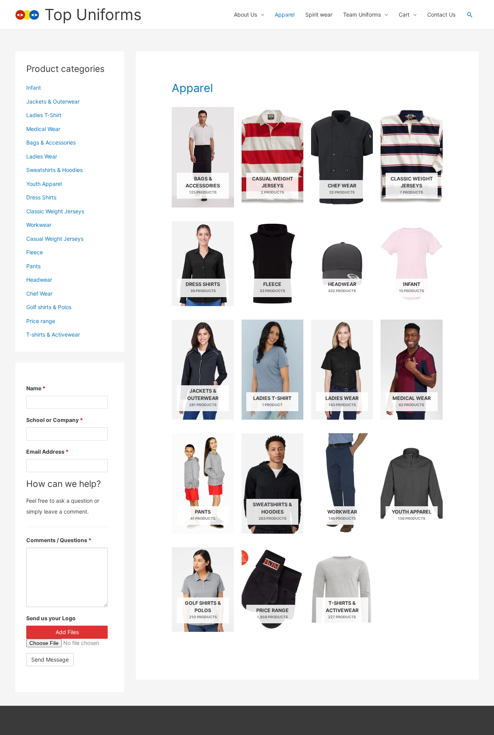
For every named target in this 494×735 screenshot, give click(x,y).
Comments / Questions (58, 540)
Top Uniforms (93, 14)
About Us (245, 14)
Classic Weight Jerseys (55, 211)
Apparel (284, 14)
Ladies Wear (41, 156)
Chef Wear (39, 293)
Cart (404, 14)
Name (36, 388)
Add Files (67, 632)
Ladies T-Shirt (43, 115)
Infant (33, 87)
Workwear (38, 224)
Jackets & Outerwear (53, 101)
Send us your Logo (51, 618)
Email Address (47, 451)
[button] (469, 14)
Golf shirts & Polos (48, 307)
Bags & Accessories (51, 142)
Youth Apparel (44, 183)
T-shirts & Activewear (53, 334)
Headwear (39, 279)
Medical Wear (43, 129)
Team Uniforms (362, 14)
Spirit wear (318, 14)
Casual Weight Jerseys (54, 238)
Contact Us (441, 14)
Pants (33, 266)
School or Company (54, 420)
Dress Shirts (41, 197)
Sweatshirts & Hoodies (54, 170)
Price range (40, 321)
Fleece (34, 252)
